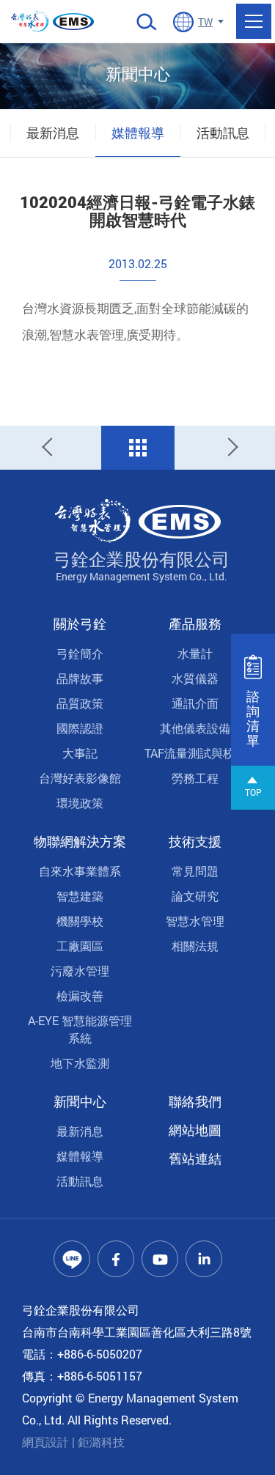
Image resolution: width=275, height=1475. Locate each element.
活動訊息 (223, 132)
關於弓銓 (80, 623)
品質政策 (79, 703)
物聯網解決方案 (80, 841)
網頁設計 (45, 1441)
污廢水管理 (80, 970)
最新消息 (52, 132)
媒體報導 (137, 132)
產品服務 (195, 623)
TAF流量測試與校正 (195, 753)
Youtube (160, 1259)
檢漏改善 (79, 995)
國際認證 (79, 728)
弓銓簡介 (79, 653)
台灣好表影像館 (80, 777)
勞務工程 (195, 777)
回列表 (138, 448)
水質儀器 (195, 678)
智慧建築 (79, 895)
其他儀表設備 (195, 728)
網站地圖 (195, 1130)
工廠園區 (79, 945)
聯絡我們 (195, 1101)
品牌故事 (79, 678)
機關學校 (79, 920)
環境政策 (79, 802)
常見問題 (195, 871)
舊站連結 (195, 1158)
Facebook (116, 1259)
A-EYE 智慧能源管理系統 (80, 1029)
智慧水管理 (195, 920)
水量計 (195, 653)
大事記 (80, 753)
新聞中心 (80, 1101)
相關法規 (195, 945)
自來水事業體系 (80, 871)
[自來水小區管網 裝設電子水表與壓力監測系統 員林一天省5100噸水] (50, 448)
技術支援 (195, 841)
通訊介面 (195, 703)
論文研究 (195, 895)
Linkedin (204, 1259)
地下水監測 (80, 1063)
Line (72, 1259)
